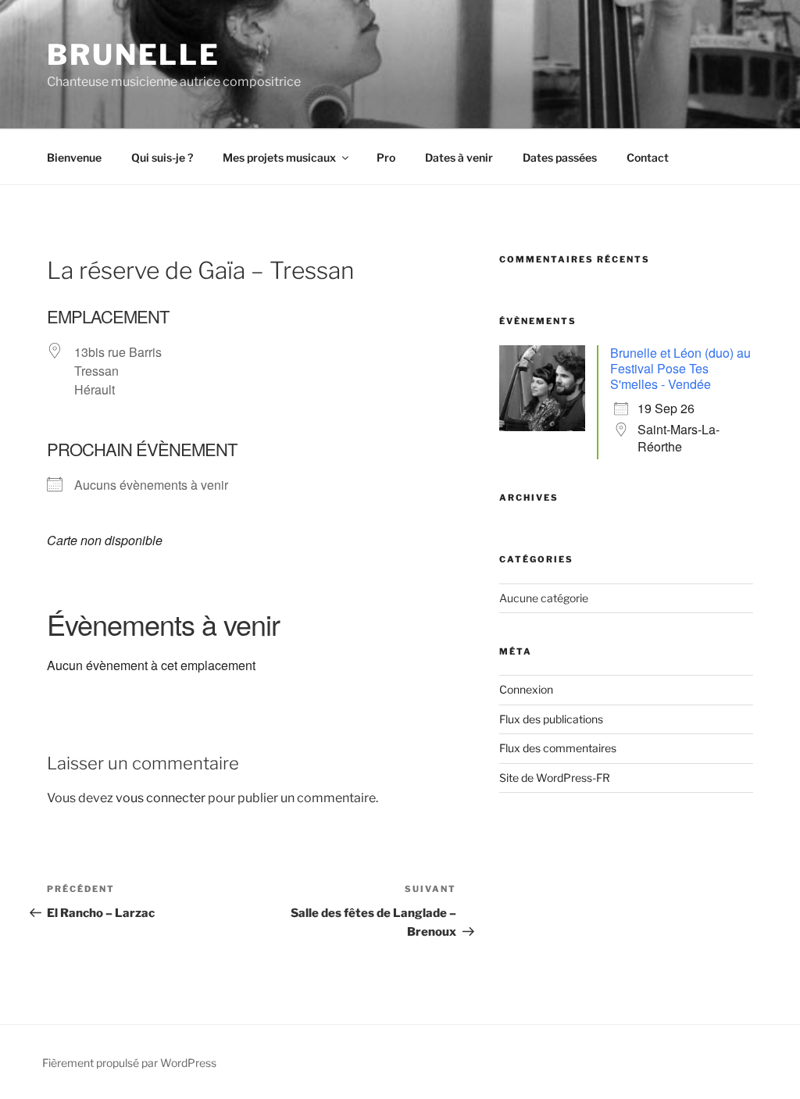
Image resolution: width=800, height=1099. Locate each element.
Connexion (526, 689)
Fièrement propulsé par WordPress (129, 1062)
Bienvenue (74, 157)
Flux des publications (551, 719)
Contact (648, 157)
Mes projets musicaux (279, 157)
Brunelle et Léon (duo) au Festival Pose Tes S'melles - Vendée (680, 368)
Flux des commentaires (557, 748)
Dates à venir (459, 157)
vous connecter (160, 797)
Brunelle (133, 54)
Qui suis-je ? (162, 157)
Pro (386, 157)
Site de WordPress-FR (554, 777)
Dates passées (560, 157)
